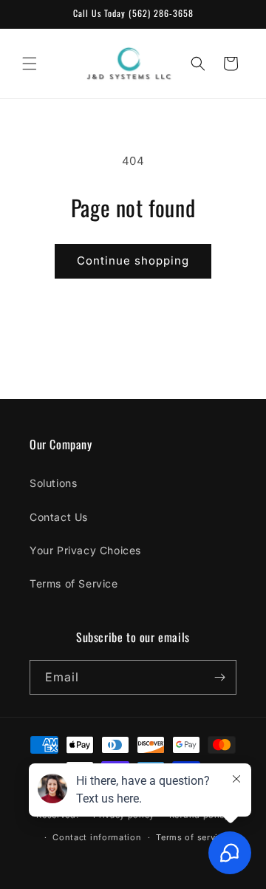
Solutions (53, 483)
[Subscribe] (219, 677)
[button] (29, 63)
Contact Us (59, 517)
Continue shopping (133, 260)
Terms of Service (74, 583)
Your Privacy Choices (85, 550)
